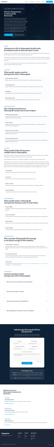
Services (37, 1)
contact (11, 264)
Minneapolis (14, 8)
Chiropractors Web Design (43, 263)
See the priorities (8, 34)
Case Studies (32, 1)
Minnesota (9, 8)
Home (6, 8)
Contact (19, 437)
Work (43, 1)
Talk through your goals (19, 34)
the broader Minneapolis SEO (27, 263)
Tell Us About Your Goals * (27, 351)
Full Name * (19, 341)
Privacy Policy (50, 444)
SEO (17, 8)
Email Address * (34, 341)
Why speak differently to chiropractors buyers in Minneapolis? (20, 310)
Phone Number (34, 346)
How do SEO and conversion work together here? (18, 301)
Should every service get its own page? (15, 291)
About (26, 1)
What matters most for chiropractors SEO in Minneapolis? (19, 281)
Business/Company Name (19, 346)
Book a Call (49, 1)
